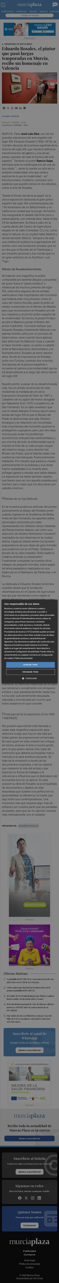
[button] (29, 678)
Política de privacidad (23, 658)
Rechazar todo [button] (30, 672)
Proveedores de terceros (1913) (18, 632)
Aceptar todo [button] (30, 665)
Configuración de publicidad (27, 652)
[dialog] (30, 641)
